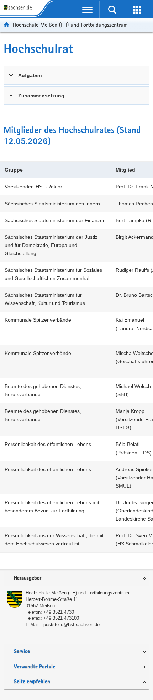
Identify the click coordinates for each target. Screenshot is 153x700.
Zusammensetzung (41, 95)
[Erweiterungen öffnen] (137, 9)
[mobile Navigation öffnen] (87, 9)
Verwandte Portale (34, 666)
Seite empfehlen (32, 681)
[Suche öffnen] (112, 9)
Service (22, 651)
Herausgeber (27, 578)
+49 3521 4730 (58, 612)
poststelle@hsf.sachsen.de (71, 624)
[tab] (76, 75)
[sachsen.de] (19, 8)
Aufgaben (30, 75)
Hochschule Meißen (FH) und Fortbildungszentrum (70, 24)
